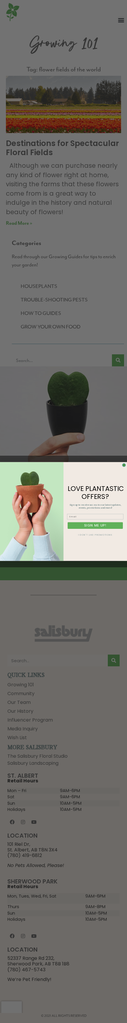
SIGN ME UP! (95, 525)
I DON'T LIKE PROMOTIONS (95, 534)
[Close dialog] (124, 465)
